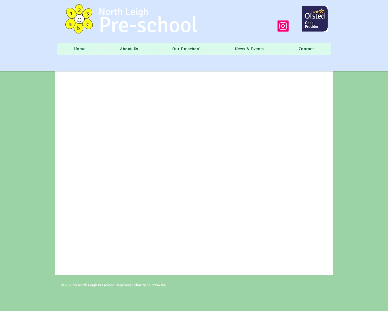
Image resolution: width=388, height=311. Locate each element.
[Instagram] (283, 26)
